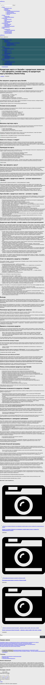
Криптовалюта (5, 23)
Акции (5, 20)
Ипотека (8, 14)
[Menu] (0, 3)
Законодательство (8, 21)
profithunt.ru (2, 1)
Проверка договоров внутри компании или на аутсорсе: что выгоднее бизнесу (16, 643)
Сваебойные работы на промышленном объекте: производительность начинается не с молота (19, 642)
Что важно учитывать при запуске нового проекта (10, 646)
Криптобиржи (7, 25)
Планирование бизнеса (9, 17)
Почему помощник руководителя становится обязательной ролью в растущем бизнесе (17, 644)
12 (3, 676)
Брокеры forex (7, 29)
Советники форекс (8, 32)
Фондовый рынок (7, 19)
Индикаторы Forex (8, 31)
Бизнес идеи (6, 16)
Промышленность (6, 27)
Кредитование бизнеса (11, 13)
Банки (3, 7)
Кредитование (7, 10)
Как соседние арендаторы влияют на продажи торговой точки (12, 645)
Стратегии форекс (8, 33)
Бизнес (3, 15)
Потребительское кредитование (13, 11)
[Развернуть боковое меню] (0, 634)
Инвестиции (4, 18)
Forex (3, 28)
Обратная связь (5, 657)
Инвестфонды (7, 22)
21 (6, 678)
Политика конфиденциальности (8, 658)
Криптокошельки (7, 24)
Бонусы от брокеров (11, 30)
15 (7, 676)
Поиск (1, 635)
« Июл (1, 681)
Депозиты (6, 9)
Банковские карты (8, 8)
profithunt (2, 76)
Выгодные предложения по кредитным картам (11, 656)
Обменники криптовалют (9, 26)
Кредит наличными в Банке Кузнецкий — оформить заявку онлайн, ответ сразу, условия (21, 630)
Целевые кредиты (10, 12)
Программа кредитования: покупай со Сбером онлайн (14, 580)
